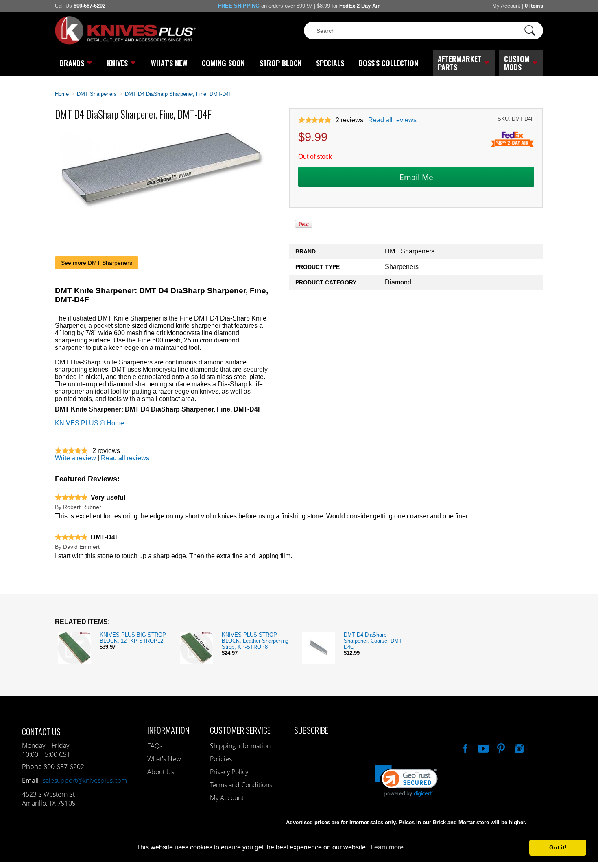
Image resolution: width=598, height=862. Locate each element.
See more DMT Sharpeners (96, 263)
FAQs (154, 745)
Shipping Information (240, 745)
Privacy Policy (229, 771)
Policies (221, 758)
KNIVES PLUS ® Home (89, 423)
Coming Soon (223, 63)
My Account (506, 6)
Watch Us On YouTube (482, 747)
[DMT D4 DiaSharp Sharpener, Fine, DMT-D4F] (162, 205)
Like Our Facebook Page (464, 747)
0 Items (534, 6)
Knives (117, 63)
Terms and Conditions (241, 784)
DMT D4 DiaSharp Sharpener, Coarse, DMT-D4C (373, 641)
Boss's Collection (388, 63)
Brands (72, 63)
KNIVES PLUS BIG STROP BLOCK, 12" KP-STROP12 (133, 638)
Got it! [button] (558, 847)
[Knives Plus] (125, 42)
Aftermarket (459, 63)
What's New (169, 63)
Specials (330, 63)
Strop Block (281, 63)
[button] (406, 781)
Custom (517, 63)
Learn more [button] (387, 847)
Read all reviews (392, 120)
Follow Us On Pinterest (500, 747)
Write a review (75, 458)
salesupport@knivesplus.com (85, 780)
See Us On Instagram (518, 747)
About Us (160, 771)
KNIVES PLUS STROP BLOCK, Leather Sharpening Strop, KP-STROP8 (255, 641)
